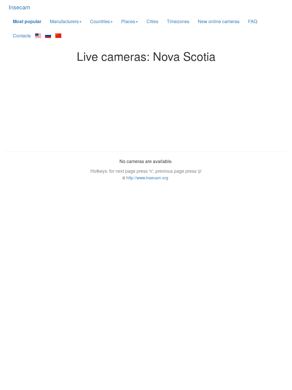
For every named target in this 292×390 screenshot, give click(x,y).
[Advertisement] (146, 105)
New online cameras (219, 21)
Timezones (178, 21)
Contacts (22, 35)
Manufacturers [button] (64, 21)
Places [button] (128, 21)
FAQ (252, 21)
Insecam (19, 7)
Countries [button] (100, 21)
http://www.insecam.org (146, 177)
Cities (152, 21)
